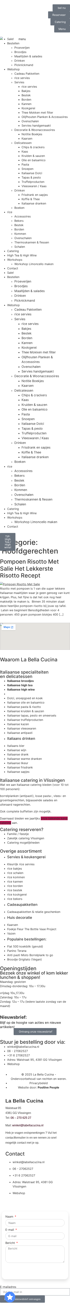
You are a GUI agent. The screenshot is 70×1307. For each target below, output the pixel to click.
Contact (12, 268)
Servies (19, 82)
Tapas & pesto (31, 177)
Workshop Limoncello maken (33, 264)
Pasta (25, 164)
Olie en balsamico (34, 160)
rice (9, 212)
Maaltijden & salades (29, 291)
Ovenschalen (30, 121)
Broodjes (21, 286)
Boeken (19, 208)
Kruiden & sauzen (33, 156)
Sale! (10, 272)
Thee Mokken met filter (37, 112)
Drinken (19, 190)
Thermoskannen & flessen (31, 242)
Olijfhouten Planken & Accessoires (45, 117)
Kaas (25, 151)
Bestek (26, 95)
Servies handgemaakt (36, 125)
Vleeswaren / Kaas (34, 186)
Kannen (26, 104)
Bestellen (13, 277)
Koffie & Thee (31, 199)
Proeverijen (22, 281)
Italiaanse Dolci (32, 173)
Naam (9, 1216)
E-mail (10, 1229)
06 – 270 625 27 (21, 1117)
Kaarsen (27, 138)
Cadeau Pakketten (28, 309)
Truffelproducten (33, 182)
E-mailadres (8, 1286)
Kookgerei (28, 108)
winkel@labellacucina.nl (27, 1125)
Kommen (20, 233)
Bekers (19, 220)
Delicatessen (23, 143)
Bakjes (26, 91)
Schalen (19, 246)
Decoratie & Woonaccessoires (34, 130)
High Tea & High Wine (22, 255)
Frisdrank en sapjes (35, 195)
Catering (13, 251)
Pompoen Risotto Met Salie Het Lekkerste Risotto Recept (29, 568)
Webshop (13, 305)
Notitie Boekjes (32, 134)
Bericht (10, 1243)
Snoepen (27, 169)
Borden (26, 99)
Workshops (14, 259)
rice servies (29, 86)
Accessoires (22, 216)
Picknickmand (24, 300)
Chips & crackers (33, 147)
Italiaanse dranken (34, 203)
